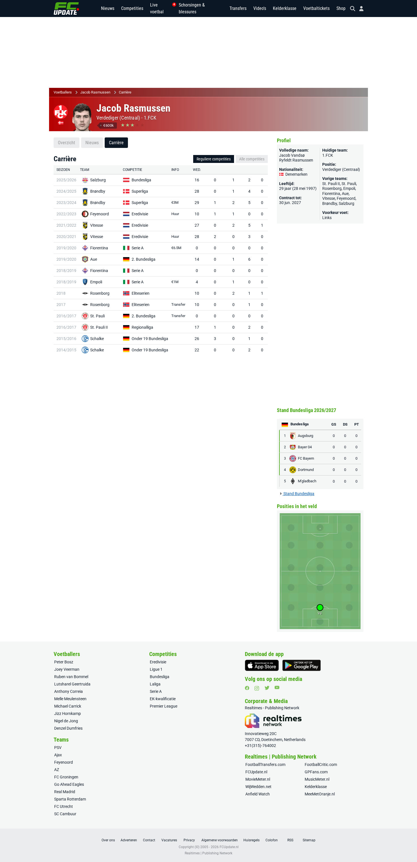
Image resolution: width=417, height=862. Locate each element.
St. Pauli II (99, 327)
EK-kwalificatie (163, 699)
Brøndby (97, 191)
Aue (93, 259)
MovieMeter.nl (257, 779)
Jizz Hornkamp (67, 713)
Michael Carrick (67, 706)
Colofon (272, 840)
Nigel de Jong (66, 721)
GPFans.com (316, 772)
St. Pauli (97, 316)
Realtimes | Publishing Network (208, 853)
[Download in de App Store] (262, 665)
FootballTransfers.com (265, 764)
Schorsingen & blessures (192, 8)
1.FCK (150, 118)
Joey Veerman (66, 669)
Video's (259, 8)
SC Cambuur (65, 814)
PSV (58, 747)
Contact (149, 840)
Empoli (96, 282)
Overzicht (66, 142)
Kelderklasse (284, 8)
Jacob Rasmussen (95, 92)
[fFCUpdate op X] (267, 687)
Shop (341, 8)
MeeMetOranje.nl (320, 794)
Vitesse (96, 225)
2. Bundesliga (143, 259)
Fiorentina (99, 248)
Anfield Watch (257, 794)
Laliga (155, 684)
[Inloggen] (359, 8)
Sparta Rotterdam (70, 799)
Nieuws (107, 8)
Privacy (189, 840)
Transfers (238, 8)
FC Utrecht (63, 806)
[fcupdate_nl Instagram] (257, 688)
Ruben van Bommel (71, 676)
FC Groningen (66, 777)
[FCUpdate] (66, 8)
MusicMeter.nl (317, 779)
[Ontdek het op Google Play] (301, 665)
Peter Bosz (63, 662)
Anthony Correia (68, 691)
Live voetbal (161, 8)
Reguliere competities (214, 159)
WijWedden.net (258, 786)
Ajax (58, 755)
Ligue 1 (156, 669)
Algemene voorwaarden (219, 840)
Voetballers (63, 92)
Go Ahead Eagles (69, 784)
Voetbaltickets (316, 8)
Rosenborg (99, 293)
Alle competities (251, 159)
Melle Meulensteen (70, 699)
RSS (290, 840)
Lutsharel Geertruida (72, 684)
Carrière (125, 92)
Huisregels (251, 840)
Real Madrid (64, 791)
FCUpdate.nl (256, 772)
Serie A (138, 248)
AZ (56, 769)
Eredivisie (140, 214)
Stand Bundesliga (298, 493)
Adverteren (129, 840)
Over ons (108, 840)
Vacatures (169, 840)
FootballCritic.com (321, 764)
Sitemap (309, 840)
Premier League (163, 706)
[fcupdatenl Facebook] (247, 688)
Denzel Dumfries (68, 728)
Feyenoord (99, 214)
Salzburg (98, 180)
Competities (132, 8)
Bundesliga (141, 180)
